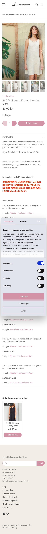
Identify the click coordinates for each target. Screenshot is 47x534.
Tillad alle (23, 296)
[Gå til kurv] (41, 4)
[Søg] (36, 4)
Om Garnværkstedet (11, 504)
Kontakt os (7, 507)
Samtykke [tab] (8, 221)
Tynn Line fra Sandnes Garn (21, 329)
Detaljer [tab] (23, 221)
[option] (23, 51)
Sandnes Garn (8, 96)
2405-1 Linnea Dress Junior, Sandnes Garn (12, 424)
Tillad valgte (23, 304)
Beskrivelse (7, 137)
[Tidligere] (5, 51)
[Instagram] (8, 513)
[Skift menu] (3, 4)
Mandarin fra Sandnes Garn (21, 213)
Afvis (23, 311)
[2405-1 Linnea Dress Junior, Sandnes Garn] (13, 412)
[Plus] (14, 123)
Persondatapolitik (10, 500)
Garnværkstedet (24, 525)
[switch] (40, 271)
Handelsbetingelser (10, 497)
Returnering (7, 490)
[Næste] (42, 51)
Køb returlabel (8, 494)
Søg (4, 487)
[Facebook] (4, 513)
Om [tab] (38, 221)
